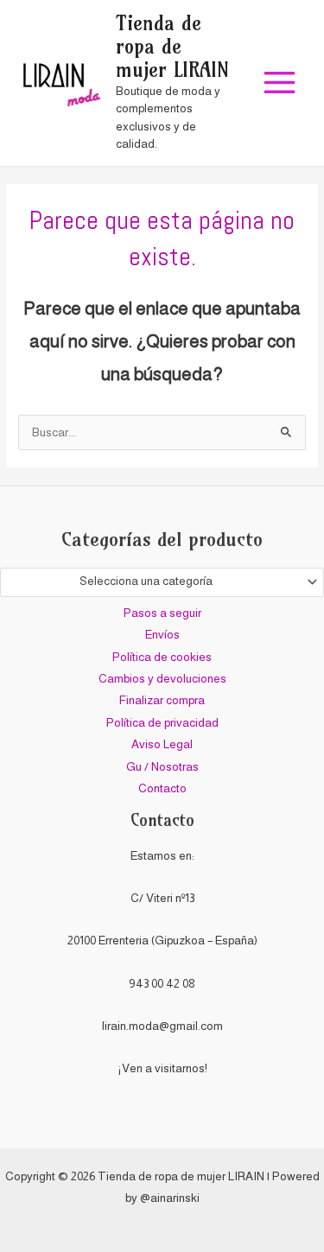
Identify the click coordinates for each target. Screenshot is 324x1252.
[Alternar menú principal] (280, 83)
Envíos (162, 634)
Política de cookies (162, 657)
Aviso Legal (162, 744)
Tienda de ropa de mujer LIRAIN (172, 47)
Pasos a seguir (162, 613)
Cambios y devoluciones (162, 678)
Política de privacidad (162, 722)
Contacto (162, 788)
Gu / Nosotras (162, 766)
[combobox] (162, 582)
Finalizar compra (162, 700)
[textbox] (155, 581)
